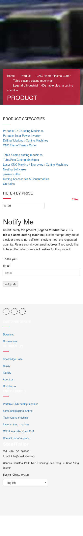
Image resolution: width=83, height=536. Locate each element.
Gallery (7, 372)
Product (26, 76)
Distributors (9, 386)
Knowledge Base (13, 359)
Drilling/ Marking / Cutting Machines (25, 140)
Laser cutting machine (16, 424)
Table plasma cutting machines (33, 80)
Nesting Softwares (14, 169)
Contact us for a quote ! (17, 438)
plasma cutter (11, 174)
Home (11, 76)
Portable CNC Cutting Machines (23, 131)
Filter (75, 199)
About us (8, 379)
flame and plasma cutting (17, 411)
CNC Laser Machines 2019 (18, 431)
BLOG (6, 366)
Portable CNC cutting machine (20, 404)
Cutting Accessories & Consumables (26, 179)
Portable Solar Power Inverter (22, 135)
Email (6, 266)
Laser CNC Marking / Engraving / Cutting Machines (35, 164)
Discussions (10, 341)
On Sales (9, 184)
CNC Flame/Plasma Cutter (54, 76)
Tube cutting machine (15, 417)
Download (8, 334)
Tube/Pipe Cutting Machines (21, 160)
